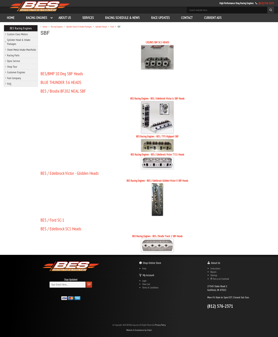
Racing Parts (13, 55)
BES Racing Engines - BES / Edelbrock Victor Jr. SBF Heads (157, 98)
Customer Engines (16, 72)
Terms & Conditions (150, 287)
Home (10, 17)
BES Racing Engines (21, 28)
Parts (144, 268)
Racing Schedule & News (122, 17)
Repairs (213, 271)
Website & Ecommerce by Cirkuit (139, 330)
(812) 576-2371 (266, 3)
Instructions (215, 268)
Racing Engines (36, 17)
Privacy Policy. (160, 325)
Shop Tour (12, 66)
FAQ (9, 84)
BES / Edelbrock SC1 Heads (61, 228)
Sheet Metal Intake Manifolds (21, 49)
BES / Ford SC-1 (52, 220)
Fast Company (14, 78)
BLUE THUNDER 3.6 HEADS (61, 82)
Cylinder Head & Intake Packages (18, 42)
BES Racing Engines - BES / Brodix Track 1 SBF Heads (157, 236)
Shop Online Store (152, 263)
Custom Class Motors (17, 34)
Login (144, 280)
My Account (148, 275)
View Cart (146, 284)
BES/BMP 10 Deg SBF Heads (62, 73)
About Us (65, 17)
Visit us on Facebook (220, 278)
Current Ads (213, 17)
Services (88, 17)
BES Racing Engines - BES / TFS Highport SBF (157, 136)
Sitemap (213, 275)
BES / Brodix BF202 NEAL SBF (63, 91)
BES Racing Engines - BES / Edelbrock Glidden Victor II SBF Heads (157, 180)
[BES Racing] (40, 6)
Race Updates (160, 17)
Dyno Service (13, 61)
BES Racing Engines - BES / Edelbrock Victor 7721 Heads (157, 154)
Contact (187, 17)
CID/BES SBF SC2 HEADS (157, 42)
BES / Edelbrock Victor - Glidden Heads (70, 173)
